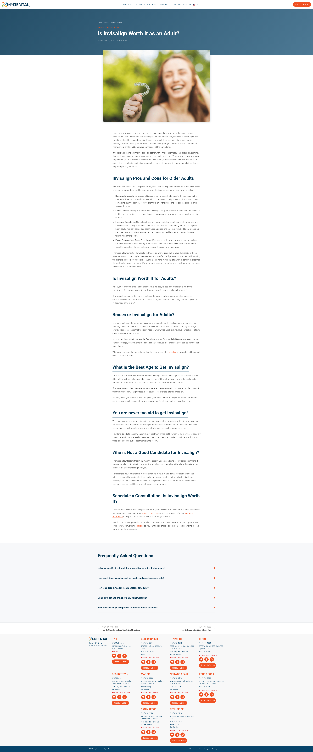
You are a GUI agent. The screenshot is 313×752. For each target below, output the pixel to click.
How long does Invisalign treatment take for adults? (123, 588)
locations (139, 526)
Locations (127, 4)
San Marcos (148, 709)
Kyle (115, 639)
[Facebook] (119, 656)
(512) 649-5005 (205, 643)
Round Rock (206, 674)
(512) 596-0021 (147, 643)
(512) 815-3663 (147, 678)
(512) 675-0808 (205, 678)
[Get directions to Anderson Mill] (143, 662)
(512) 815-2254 (147, 713)
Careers (187, 4)
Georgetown (120, 674)
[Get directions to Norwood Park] (172, 697)
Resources (151, 4)
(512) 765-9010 (118, 643)
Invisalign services (150, 513)
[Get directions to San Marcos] (143, 732)
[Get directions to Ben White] (172, 662)
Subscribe (192, 749)
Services (139, 4)
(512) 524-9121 (118, 678)
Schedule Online (302, 4)
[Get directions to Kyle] (114, 656)
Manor (145, 674)
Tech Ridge (177, 709)
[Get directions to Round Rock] (201, 694)
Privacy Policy (203, 749)
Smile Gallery (165, 4)
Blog (105, 23)
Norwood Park (179, 674)
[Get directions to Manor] (143, 697)
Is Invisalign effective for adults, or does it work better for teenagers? (132, 568)
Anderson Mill (150, 639)
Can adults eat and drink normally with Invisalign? (122, 598)
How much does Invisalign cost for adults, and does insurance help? (131, 578)
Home (100, 23)
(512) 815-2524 (176, 713)
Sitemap (214, 749)
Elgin (202, 639)
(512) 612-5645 (176, 643)
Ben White (176, 639)
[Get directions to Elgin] (201, 659)
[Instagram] (124, 656)
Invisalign (172, 352)
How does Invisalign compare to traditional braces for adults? (128, 607)
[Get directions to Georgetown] (114, 697)
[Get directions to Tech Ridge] (172, 735)
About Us (177, 4)
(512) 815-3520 (176, 678)
